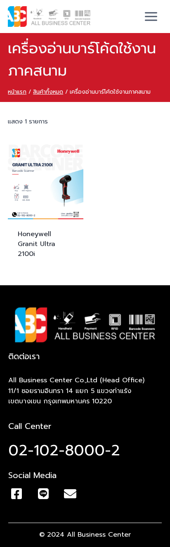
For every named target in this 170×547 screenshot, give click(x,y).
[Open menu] (151, 16)
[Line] (43, 493)
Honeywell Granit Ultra (36, 244)
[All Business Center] (49, 16)
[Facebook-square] (16, 493)
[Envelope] (70, 493)
